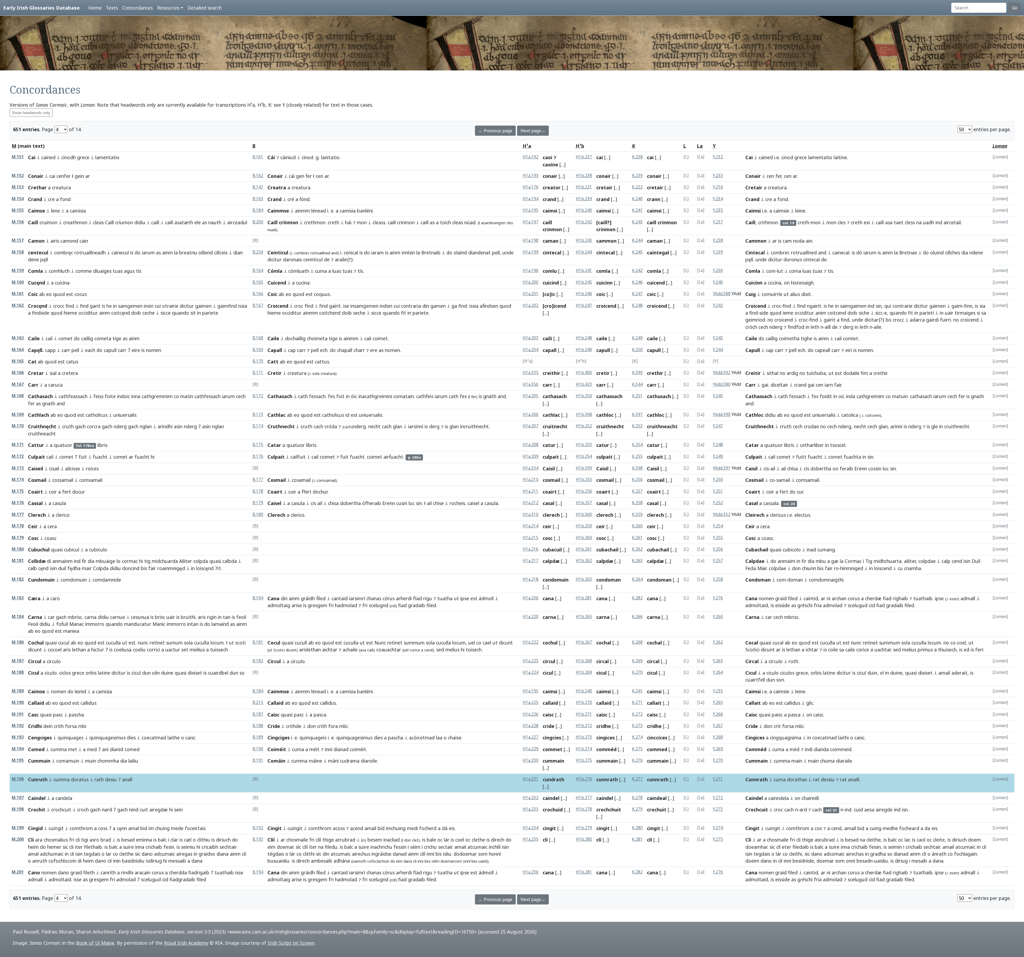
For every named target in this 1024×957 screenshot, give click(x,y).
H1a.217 (530, 560)
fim (864, 373)
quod (59, 294)
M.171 (18, 444)
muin (90, 761)
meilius (197, 649)
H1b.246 (584, 294)
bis (144, 568)
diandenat (479, 252)
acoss (339, 828)
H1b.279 (584, 828)
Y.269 (718, 749)
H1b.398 (584, 414)
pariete (421, 313)
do (138, 252)
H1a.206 (530, 414)
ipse (464, 598)
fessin (400, 847)
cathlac (551, 415)
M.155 (18, 210)
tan (226, 617)
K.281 (637, 839)
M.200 (18, 839)
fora (333, 726)
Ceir (33, 526)
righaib (900, 598)
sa (983, 313)
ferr (979, 649)
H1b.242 (584, 222)
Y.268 (718, 737)
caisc (548, 714)
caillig (87, 338)
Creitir (753, 373)
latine (104, 673)
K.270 (637, 672)
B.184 (258, 210)
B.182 (258, 661)
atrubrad (345, 839)
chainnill (810, 798)
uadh (928, 222)
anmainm (62, 561)
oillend (205, 252)
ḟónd (304, 199)
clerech (551, 515)
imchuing (396, 828)
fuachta (852, 457)
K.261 (637, 537)
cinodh (68, 157)
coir (53, 491)
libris (311, 445)
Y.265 (718, 702)
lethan (79, 649)
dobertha (820, 468)
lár (446, 839)
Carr (33, 385)
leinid (80, 691)
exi (867, 222)
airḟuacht (393, 457)
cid (872, 605)
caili (547, 338)
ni (828, 598)
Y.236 (718, 270)
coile (833, 649)
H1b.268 (584, 661)
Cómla (274, 271)
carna (91, 617)
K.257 (637, 491)
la (176, 252)
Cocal (751, 642)
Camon (36, 241)
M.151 (18, 157)
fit (403, 313)
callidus (328, 703)
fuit (83, 457)
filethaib (93, 847)
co (176, 396)
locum (217, 642)
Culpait (36, 457)
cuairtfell (755, 679)
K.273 (637, 725)
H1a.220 (530, 616)
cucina (303, 282)
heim (33, 847)
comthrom (81, 828)
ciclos (65, 673)
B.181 (258, 642)
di (49, 561)
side (763, 313)
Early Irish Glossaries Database (41, 7)
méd (794, 749)
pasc (58, 714)
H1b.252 (584, 426)
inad (811, 549)
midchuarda (165, 561)
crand (549, 199)
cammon (606, 241)
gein (79, 176)
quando (180, 313)
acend (356, 828)
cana (548, 598)
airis (54, 241)
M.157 (18, 240)
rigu (427, 598)
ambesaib (321, 861)
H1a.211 (530, 491)
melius (452, 649)
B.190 (258, 749)
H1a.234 (530, 828)
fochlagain (965, 854)
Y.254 (718, 526)
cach (318, 426)
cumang (826, 549)
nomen (392, 350)
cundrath (553, 779)
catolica (849, 415)
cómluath (298, 271)
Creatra (276, 187)
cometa (102, 338)
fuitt (801, 457)
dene (33, 259)
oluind (937, 252)
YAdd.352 (721, 514)
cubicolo (792, 549)
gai (765, 385)
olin (156, 673)
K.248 (637, 305)
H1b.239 (584, 199)
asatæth (183, 222)
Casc (33, 714)
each (90, 350)
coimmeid (840, 749)
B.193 (258, 839)
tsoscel (837, 445)
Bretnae (908, 252)
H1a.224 (530, 672)
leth (815, 327)
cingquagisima (785, 737)
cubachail (607, 549)
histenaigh (802, 282)
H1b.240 (584, 210)
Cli (31, 839)
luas (336, 271)
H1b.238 (584, 175)
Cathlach (38, 415)
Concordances (137, 8)
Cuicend (276, 282)
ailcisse (72, 468)
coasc (767, 538)
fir (804, 561)
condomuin (556, 579)
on (787, 282)
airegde (884, 809)
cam (787, 241)
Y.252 (718, 503)
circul (549, 661)
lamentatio (820, 157)
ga (454, 306)
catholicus (96, 415)
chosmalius (56, 839)
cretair (604, 187)
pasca (320, 714)
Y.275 (718, 839)
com (770, 271)
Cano (34, 872)
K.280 (637, 828)
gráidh (308, 598)
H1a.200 (530, 282)
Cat (32, 361)
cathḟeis (424, 396)
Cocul (273, 642)
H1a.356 (530, 384)
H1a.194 (530, 199)
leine (800, 210)
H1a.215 (530, 537)
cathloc (605, 415)
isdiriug (154, 861)
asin (178, 426)
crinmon (406, 222)
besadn (865, 861)
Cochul (36, 642)
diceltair (779, 385)
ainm (167, 252)
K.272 (637, 714)
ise (346, 306)
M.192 (18, 725)
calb (32, 568)
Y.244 (718, 350)
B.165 (258, 282)
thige (328, 839)
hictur (97, 649)
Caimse (36, 210)
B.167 (258, 305)
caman (550, 241)
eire (136, 350)
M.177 (18, 514)
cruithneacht (662, 426)
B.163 (258, 199)
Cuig (750, 294)
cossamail (62, 480)
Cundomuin (41, 579)
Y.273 (718, 809)
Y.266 (718, 714)
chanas (373, 598)
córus (389, 598)
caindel (551, 798)
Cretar (36, 373)
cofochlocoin (62, 861)
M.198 (18, 809)
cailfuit (298, 457)
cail (49, 338)
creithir (551, 373)
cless (910, 222)
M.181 (18, 560)
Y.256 (718, 549)
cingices (605, 737)
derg (848, 327)
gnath (48, 403)
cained (48, 157)
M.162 (18, 305)
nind (133, 809)
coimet (380, 338)
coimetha (789, 338)
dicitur (274, 259)
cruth (68, 426)
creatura (300, 187)
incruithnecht (474, 426)
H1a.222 (530, 642)
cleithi (795, 854)
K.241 (637, 210)
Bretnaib (431, 252)
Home (95, 8)
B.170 (258, 361)
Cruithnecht (759, 426)
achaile (350, 649)
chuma (827, 761)
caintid (810, 598)
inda (850, 396)
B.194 (258, 598)
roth (793, 661)
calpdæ (551, 561)
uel (471, 642)
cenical (351, 252)
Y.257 (718, 560)
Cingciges (278, 737)
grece (83, 157)
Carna (35, 617)
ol (882, 673)
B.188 (258, 725)
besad (128, 839)
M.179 (18, 537)
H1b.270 (584, 702)
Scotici (279, 649)
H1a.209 (530, 456)
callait (654, 703)
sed (440, 649)
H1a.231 (530, 779)
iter (79, 847)
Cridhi (35, 726)
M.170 (18, 426)
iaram (377, 252)
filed (431, 605)
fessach (317, 396)
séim (415, 847)
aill (828, 327)
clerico (298, 515)
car (51, 617)
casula (298, 503)
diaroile (369, 761)
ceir (547, 526)
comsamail (807, 480)
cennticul (313, 259)
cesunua (140, 617)
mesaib (919, 861)
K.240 (637, 199)
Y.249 (718, 456)
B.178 (258, 491)
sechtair (228, 847)
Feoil (33, 624)
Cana (273, 598)
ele (197, 222)
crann (653, 199)
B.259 (258, 252)
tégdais (275, 854)
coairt (550, 491)
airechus (361, 854)
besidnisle (803, 861)
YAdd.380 (721, 384)
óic (354, 396)
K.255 (637, 456)
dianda (821, 749)
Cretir (274, 373)
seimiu (188, 847)
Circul (34, 661)
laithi (843, 737)
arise (296, 605)
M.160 (18, 282)
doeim (752, 861)
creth (333, 222)
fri (331, 605)
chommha (108, 761)
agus (129, 271)
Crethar (37, 187)
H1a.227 (530, 737)
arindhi (165, 426)
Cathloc (754, 415)
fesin (168, 847)
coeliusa (122, 649)
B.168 (258, 338)
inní (328, 749)
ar (326, 176)
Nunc (380, 642)
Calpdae (755, 561)
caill (155, 222)
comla (603, 271)
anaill (853, 779)
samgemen (130, 306)
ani (105, 749)
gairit (335, 306)
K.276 (637, 760)
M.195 (18, 760)
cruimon (48, 222)
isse (239, 872)
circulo (298, 661)
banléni (365, 210)
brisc (160, 617)
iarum (148, 252)
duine (167, 673)
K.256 (637, 479)
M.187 (18, 661)
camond (69, 241)
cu (900, 568)
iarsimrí (357, 598)
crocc (58, 306)
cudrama (349, 761)
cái (292, 176)
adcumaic (164, 854)
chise (438, 503)
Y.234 (718, 199)
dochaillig (295, 338)
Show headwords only (31, 112)
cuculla (113, 642)
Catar (274, 445)
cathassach (609, 396)
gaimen (203, 306)
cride (548, 726)
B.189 (258, 737)
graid (781, 598)
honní (495, 854)
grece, (802, 673)
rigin (212, 617)
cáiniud (288, 157)
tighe (806, 338)
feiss (98, 396)
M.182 (18, 579)
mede (177, 828)
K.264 (637, 579)
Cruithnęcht (42, 426)
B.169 (258, 350)
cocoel (55, 649)
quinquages (70, 737)
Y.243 (718, 338)
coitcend (836, 313)
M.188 (18, 672)
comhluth (59, 271)
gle (934, 426)
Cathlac (276, 415)
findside (40, 313)
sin (879, 306)
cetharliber (812, 445)
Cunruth (37, 779)
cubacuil (552, 549)
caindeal (657, 798)
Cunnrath (756, 779)
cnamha (912, 568)
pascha (395, 737)
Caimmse (278, 210)
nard (107, 809)
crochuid (553, 809)
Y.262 (718, 642)
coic (600, 294)
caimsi (550, 210)
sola (315, 373)
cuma (321, 271)
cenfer (64, 176)
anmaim (786, 561)
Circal (752, 661)
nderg (775, 327)
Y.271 (718, 779)
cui (158, 306)
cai (599, 157)
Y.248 (718, 444)
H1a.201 (530, 294)
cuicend (656, 282)
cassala (771, 503)
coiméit (358, 749)
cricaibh (210, 847)
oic (841, 396)
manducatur (137, 624)
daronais (292, 259)
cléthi (309, 854)
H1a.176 (530, 187)
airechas (855, 854)
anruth (39, 861)
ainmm (302, 210)
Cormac (853, 561)
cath (303, 396)
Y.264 (718, 672)
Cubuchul (39, 549)
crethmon (314, 222)
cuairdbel (218, 673)
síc (298, 847)
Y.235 (718, 210)
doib (136, 313)
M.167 (18, 384)
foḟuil (62, 624)
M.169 (18, 414)
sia (982, 306)
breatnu (188, 252)
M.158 (18, 252)
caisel (473, 503)
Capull (752, 350)
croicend (606, 306)
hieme (70, 313)
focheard (909, 828)
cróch (751, 327)
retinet (157, 642)
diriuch (223, 839)
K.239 (637, 175)
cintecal (552, 252)
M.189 (18, 691)
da (927, 828)
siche (864, 313)
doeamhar (756, 847)
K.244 (637, 240)
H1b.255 (584, 479)
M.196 (18, 779)
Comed (36, 749)
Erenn (860, 468)
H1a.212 (530, 503)
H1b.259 (584, 526)
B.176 (258, 456)
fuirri (945, 320)
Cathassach (758, 396)
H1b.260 (584, 537)
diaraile (844, 761)
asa (889, 222)
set (184, 649)
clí (598, 839)
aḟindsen (489, 306)
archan (839, 598)
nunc (143, 642)
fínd (309, 306)
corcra (94, 426)
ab (42, 294)
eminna (144, 839)
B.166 (258, 294)
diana (223, 854)
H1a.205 (530, 396)
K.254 (637, 444)
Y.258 (718, 579)
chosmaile (297, 839)
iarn (829, 385)
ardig (792, 373)
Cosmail (37, 480)
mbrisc (75, 617)
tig (147, 561)
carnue (117, 617)
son (780, 679)
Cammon (755, 241)
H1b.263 (584, 579)
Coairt (35, 491)
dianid (116, 749)
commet (552, 749)
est (69, 294)
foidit (826, 396)
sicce (166, 313)
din (425, 306)
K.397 (637, 414)
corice (415, 649)
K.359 (637, 514)
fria (818, 605)
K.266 (637, 616)
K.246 (637, 282)
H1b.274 (584, 749)
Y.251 (718, 491)
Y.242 (718, 305)
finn (968, 306)
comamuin (67, 761)
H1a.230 (530, 760)
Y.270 (718, 760)
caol (921, 839)
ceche (148, 313)
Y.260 (718, 616)
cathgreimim (870, 396)
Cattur (36, 445)
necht (374, 426)
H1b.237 (584, 157)
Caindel (37, 798)
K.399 (637, 372)
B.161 (258, 157)
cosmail (551, 480)
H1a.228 (530, 725)
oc (439, 839)
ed (966, 649)
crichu (430, 847)
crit (777, 726)
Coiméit (276, 749)
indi (809, 749)
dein (48, 726)
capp (50, 350)
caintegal (658, 252)
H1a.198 (530, 240)
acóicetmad (422, 737)
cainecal (840, 252)
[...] (562, 164)
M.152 (18, 175)
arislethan (310, 649)
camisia (348, 210)
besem (374, 839)
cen (319, 176)
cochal (603, 642)
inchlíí (495, 847)
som (482, 854)
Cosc (33, 538)
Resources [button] (168, 8)
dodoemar (465, 854)
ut (786, 294)
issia (242, 306)
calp (946, 561)
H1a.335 (530, 372)
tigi (84, 839)
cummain (553, 761)
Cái (271, 157)
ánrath (939, 854)
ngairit (814, 306)
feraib (846, 468)
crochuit (656, 809)
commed (657, 749)
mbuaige (105, 561)
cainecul (120, 252)
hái (348, 222)
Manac (76, 624)
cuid (858, 809)
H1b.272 (584, 725)
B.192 (258, 828)
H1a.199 (530, 252)
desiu (111, 779)
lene (55, 210)
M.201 (18, 872)
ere (373, 350)
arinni (896, 426)
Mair (761, 568)
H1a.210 (530, 479)
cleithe (126, 854)
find (70, 306)
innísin (408, 252)
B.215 (258, 702)
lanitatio (330, 157)
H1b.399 (584, 468)
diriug (901, 861)
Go (1014, 8)
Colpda (101, 568)
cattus (322, 361)
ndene (976, 252)
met (72, 749)
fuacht (100, 457)
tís (360, 271)
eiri (848, 350)
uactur (172, 649)
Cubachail (756, 549)
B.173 (258, 414)
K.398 (637, 468)
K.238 (637, 157)
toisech (474, 649)
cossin (874, 468)
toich (445, 222)
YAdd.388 (721, 294)
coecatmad (154, 737)
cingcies (552, 737)
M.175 (18, 491)
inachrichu (381, 847)
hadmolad (346, 605)
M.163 (18, 338)
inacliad (391, 839)
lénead (318, 210)
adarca (917, 320)
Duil (976, 561)
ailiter (910, 561)
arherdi (404, 598)
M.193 (18, 737)
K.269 (637, 661)
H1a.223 (530, 661)
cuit (144, 809)
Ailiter (185, 561)
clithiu (203, 839)
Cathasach (40, 396)
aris (202, 617)
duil (62, 568)
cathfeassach (73, 396)
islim (435, 861)
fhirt (306, 491)
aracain (142, 872)
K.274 (637, 737)
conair (550, 176)
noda (798, 241)
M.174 (18, 479)
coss (102, 828)
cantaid (339, 598)
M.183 (18, 598)
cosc (548, 538)
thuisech (947, 649)
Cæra (34, 598)
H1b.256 (584, 491)
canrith (108, 872)
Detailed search (204, 8)
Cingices (755, 737)
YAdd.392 (721, 372)
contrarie (903, 306)
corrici (153, 649)
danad (400, 854)
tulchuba (816, 373)
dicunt (35, 649)
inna (135, 396)
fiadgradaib (182, 879)
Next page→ (533, 131)
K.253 (637, 426)
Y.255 (718, 537)
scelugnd (378, 605)
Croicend (277, 306)
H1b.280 (584, 839)
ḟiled (321, 598)
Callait (753, 703)
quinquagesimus (107, 737)
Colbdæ (37, 561)
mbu (821, 561)
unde (508, 252)
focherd (428, 828)
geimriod (755, 320)
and (822, 252)
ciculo (51, 673)
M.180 (18, 549)
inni (420, 861)
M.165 (18, 361)
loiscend (883, 568)
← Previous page (495, 131)
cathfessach (207, 396)
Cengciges (40, 737)
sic (65, 847)
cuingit (294, 828)
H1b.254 (584, 456)
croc (298, 306)
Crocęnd (37, 306)
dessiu (828, 779)
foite (110, 396)
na (919, 222)
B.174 (258, 426)
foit (340, 396)
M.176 (18, 503)
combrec (301, 252)
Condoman (758, 579)
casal (548, 503)
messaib (177, 861)
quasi (57, 549)
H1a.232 (530, 797)
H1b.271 (584, 714)
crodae (811, 426)
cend (957, 561)
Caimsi (753, 210)
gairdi (932, 320)
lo (119, 561)
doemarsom (451, 861)
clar (174, 839)
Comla (35, 271)
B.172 (258, 396)
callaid (550, 703)
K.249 (637, 338)
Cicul (33, 673)
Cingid (35, 828)
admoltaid (756, 605)
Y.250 (718, 479)
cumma (58, 749)
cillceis (220, 252)
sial (53, 373)
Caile (34, 338)
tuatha (445, 598)
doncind (130, 568)
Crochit (36, 809)
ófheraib (371, 503)
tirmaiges (965, 313)
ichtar (812, 649)
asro (94, 839)
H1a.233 (530, 809)
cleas (98, 222)
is (779, 241)
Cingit (274, 828)
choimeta (317, 338)
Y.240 (718, 282)
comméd (606, 749)
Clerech (37, 515)
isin (53, 568)
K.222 (637, 187)
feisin (875, 847)
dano (147, 854)
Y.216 (718, 187)
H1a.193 (530, 175)
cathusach (659, 396)
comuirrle (772, 294)
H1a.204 (530, 350)
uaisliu (881, 861)
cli (77, 839)
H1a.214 (530, 526)
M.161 (18, 294)
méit (314, 749)
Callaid (36, 703)
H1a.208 (530, 444)
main (796, 761)
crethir (655, 373)
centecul (38, 252)
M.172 (18, 456)
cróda (331, 426)
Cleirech (755, 515)
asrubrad (825, 839)
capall (550, 350)
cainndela (778, 798)
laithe (173, 737)
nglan (146, 426)
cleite (939, 839)
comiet (850, 338)
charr (359, 350)
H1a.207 (530, 426)
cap (292, 350)
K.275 (637, 749)
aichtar (329, 649)
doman (795, 579)
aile (877, 327)
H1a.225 (530, 702)
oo (835, 468)
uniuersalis (370, 415)
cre (51, 199)
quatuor (63, 445)
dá (444, 828)
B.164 (258, 270)
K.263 (637, 560)
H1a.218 (530, 579)
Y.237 (718, 222)
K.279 (637, 809)
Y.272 (718, 797)
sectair (445, 847)
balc (162, 839)
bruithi (188, 617)
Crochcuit (756, 809)
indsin (386, 306)
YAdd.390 (721, 414)
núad (469, 222)
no (770, 320)
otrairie (170, 306)
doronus (792, 259)
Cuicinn (753, 282)
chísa (792, 468)
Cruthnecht (281, 426)
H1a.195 (530, 210)
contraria (411, 306)
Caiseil (35, 468)
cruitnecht (555, 426)
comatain (403, 396)
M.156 (18, 222)
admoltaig (278, 605)
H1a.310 (530, 514)
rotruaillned (320, 252)
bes (428, 861)
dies (131, 737)
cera (765, 526)
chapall (344, 350)
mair (87, 568)
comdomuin (74, 579)
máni (333, 761)
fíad (417, 598)
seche (359, 313)
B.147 (258, 187)
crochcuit (61, 809)
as (204, 222)
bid (143, 828)
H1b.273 (584, 737)
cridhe (603, 726)
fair (837, 385)
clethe (478, 839)
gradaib (416, 605)
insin (148, 306)
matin (186, 396)
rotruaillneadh (90, 252)
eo (49, 294)
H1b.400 (584, 372)
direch (497, 839)
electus (802, 515)
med (92, 749)
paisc (777, 714)
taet (898, 222)
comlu (550, 271)
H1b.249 (584, 350)
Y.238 (718, 240)
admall (968, 598)
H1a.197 (530, 222)
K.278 (637, 797)
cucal (778, 642)
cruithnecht (610, 426)
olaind (460, 252)
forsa (71, 726)
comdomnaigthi (826, 579)
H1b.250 (584, 396)
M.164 (18, 350)
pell (496, 252)
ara (38, 839)
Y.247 (718, 426)
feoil (241, 617)
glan (397, 426)
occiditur (87, 313)
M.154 (18, 199)
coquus (322, 294)
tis (830, 271)
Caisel (274, 503)
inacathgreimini (375, 396)
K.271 (637, 702)
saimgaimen (853, 306)
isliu (447, 854)
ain (809, 241)
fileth (89, 872)
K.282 (637, 598)
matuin (900, 396)
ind (938, 222)
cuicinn (604, 282)
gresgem (317, 605)
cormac (130, 561)
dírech (303, 861)
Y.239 (718, 252)
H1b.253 (584, 444)
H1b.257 (584, 503)
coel (961, 642)
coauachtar (388, 649)
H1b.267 (584, 642)
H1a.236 (530, 598)
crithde (293, 726)
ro (836, 568)
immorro (94, 624)
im (151, 828)
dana (407, 861)
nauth (214, 222)
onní (466, 861)
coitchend (330, 313)
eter (786, 847)
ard (803, 809)
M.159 (18, 270)
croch (83, 809)
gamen (438, 306)
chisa (333, 503)
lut (780, 271)
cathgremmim (157, 396)
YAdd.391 (721, 468)
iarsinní (415, 426)
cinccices (657, 737)
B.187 (258, 714)
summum (414, 642)
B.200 (258, 222)
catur (549, 445)
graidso (207, 854)
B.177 (258, 479)
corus (854, 598)
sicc (879, 313)
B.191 (258, 760)
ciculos (787, 673)
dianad (341, 749)
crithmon (768, 222)
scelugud (857, 605)
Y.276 (718, 598)
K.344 (637, 384)
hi (141, 561)
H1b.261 (584, 549)
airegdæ (158, 809)
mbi (343, 726)
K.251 (637, 396)
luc (886, 468)
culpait (551, 457)
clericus (778, 515)
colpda (200, 561)
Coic (33, 294)
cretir (603, 373)
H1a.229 (530, 749)
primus (925, 649)
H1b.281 (584, 598)
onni (850, 861)
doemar (285, 847)
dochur (320, 491)
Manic (159, 624)
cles (509, 222)
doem (974, 839)
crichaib (154, 847)
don (796, 568)
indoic (123, 396)
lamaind (220, 624)
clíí (318, 839)
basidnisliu (133, 861)
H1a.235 (530, 839)
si (978, 313)
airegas (184, 854)
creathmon (75, 222)
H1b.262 (584, 560)
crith (59, 726)
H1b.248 (584, 338)
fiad (402, 605)
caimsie (781, 210)
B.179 (258, 503)
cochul (550, 642)
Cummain (756, 761)
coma (795, 271)
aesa (869, 809)
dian (238, 252)
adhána (342, 861)
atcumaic (477, 847)
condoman (608, 579)
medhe (890, 828)
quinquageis (312, 737)
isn (905, 809)
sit (193, 313)
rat (816, 779)
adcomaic (834, 854)
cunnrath (607, 779)
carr (66, 350)
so (889, 854)
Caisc (273, 714)
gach (80, 426)
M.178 (18, 526)
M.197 (18, 797)
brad (106, 839)
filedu (331, 847)
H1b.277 (584, 797)
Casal (751, 503)
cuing (875, 828)
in (115, 306)
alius (795, 294)
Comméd (755, 749)
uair (949, 313)
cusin (401, 503)
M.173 (18, 468)
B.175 (258, 444)
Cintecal (755, 252)
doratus (80, 779)
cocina (774, 282)
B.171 (258, 372)
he (109, 306)
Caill (33, 222)
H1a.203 (530, 338)
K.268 (637, 642)
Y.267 (718, 725)
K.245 (637, 252)
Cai (31, 157)
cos (818, 828)
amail (944, 673)
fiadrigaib (198, 872)
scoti (240, 642)
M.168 (18, 396)
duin (872, 673)
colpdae (927, 561)
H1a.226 (530, 714)
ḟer (309, 176)
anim (820, 313)
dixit (806, 294)
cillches (952, 252)
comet (65, 338)
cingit (549, 828)
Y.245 (718, 396)
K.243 (637, 222)
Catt (272, 361)
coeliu (139, 649)
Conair (35, 176)
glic (809, 703)
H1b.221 (584, 187)
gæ (834, 561)
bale (431, 839)
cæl (187, 839)
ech (323, 350)
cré (290, 199)
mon (362, 222)
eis (452, 828)
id (347, 415)
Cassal (35, 503)
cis (766, 468)
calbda (229, 561)
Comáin (276, 761)
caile (601, 338)
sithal (772, 373)
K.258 (637, 503)
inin (117, 861)
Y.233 (718, 175)
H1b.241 (584, 270)
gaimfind (227, 306)
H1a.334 (530, 468)
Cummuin (39, 761)
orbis (91, 673)
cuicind (551, 282)
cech (763, 327)
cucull (301, 642)
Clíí (271, 839)
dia (964, 252)
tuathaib (923, 598)
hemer (54, 847)
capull (110, 350)
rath (99, 779)
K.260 (637, 526)
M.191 (18, 714)
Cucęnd (36, 282)
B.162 (258, 175)
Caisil (549, 468)
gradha (878, 854)
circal (602, 661)
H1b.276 (584, 779)
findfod (796, 327)
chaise (454, 737)
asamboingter (493, 222)
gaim (956, 306)
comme (83, 271)
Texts (112, 8)
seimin (895, 847)
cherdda (178, 872)
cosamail (301, 480)
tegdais (92, 854)
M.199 (18, 828)
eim (271, 847)
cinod (307, 157)
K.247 (637, 294)
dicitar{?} (874, 320)
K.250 (637, 350)
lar (108, 854)
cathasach (555, 396)
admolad (832, 605)
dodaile (851, 373)
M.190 (18, 702)
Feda (750, 568)
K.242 (637, 270)
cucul (63, 642)
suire (128, 847)
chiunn (809, 568)
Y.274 (718, 828)
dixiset (195, 673)
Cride (273, 726)
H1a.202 (530, 305)
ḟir (84, 561)
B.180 (258, 514)
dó (859, 252)
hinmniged (851, 568)
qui (887, 306)
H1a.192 (530, 157)
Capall (274, 350)
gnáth (489, 396)
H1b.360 (584, 514)
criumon (124, 222)
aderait (959, 673)
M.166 (18, 372)
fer (778, 176)
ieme (788, 313)
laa (439, 737)
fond (782, 199)
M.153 (18, 187)
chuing (162, 828)
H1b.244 (584, 252)
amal (133, 828)
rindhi (127, 872)
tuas (118, 271)
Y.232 (718, 157)
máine (315, 761)
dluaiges (102, 271)
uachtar (882, 649)
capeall (822, 350)
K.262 (637, 549)
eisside (782, 605)
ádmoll (486, 598)
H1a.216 (530, 549)
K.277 (637, 779)
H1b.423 (584, 384)
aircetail (952, 222)
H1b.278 (584, 809)
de (327, 259)
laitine (840, 157)
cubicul (71, 549)
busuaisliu (278, 861)
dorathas (797, 779)
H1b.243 (584, 240)
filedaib (801, 847)
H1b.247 (584, 305)
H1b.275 (584, 760)
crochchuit (608, 809)
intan (192, 624)
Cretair (753, 187)
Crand (35, 199)
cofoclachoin (378, 861)
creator (552, 187)
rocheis (457, 503)
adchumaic (51, 854)
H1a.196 (530, 270)
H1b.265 (584, 616)
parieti (926, 313)
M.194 (18, 749)
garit (95, 306)
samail (783, 480)
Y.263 (718, 661)
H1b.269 (584, 672)
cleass (379, 222)
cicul (136, 673)
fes (331, 396)
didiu (139, 222)
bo (888, 320)
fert (66, 491)
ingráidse (381, 854)
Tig (868, 561)
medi (412, 828)
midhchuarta (888, 561)
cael (487, 642)
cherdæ (873, 598)
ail (772, 468)
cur (800, 491)
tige (117, 338)
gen (300, 176)
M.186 (18, 642)
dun (146, 673)
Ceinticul (277, 252)
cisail (54, 468)
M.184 (18, 616)
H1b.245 (584, 282)
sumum (174, 642)
